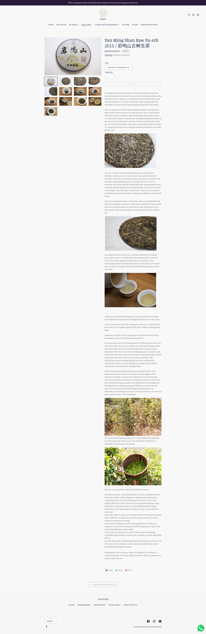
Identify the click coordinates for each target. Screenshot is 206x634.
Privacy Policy (114, 605)
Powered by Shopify (154, 627)
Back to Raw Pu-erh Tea (104, 584)
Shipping (108, 55)
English (50, 621)
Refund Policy (99, 605)
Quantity (109, 72)
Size (106, 63)
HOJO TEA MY (142, 627)
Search (71, 605)
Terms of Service (130, 605)
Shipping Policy (84, 605)
